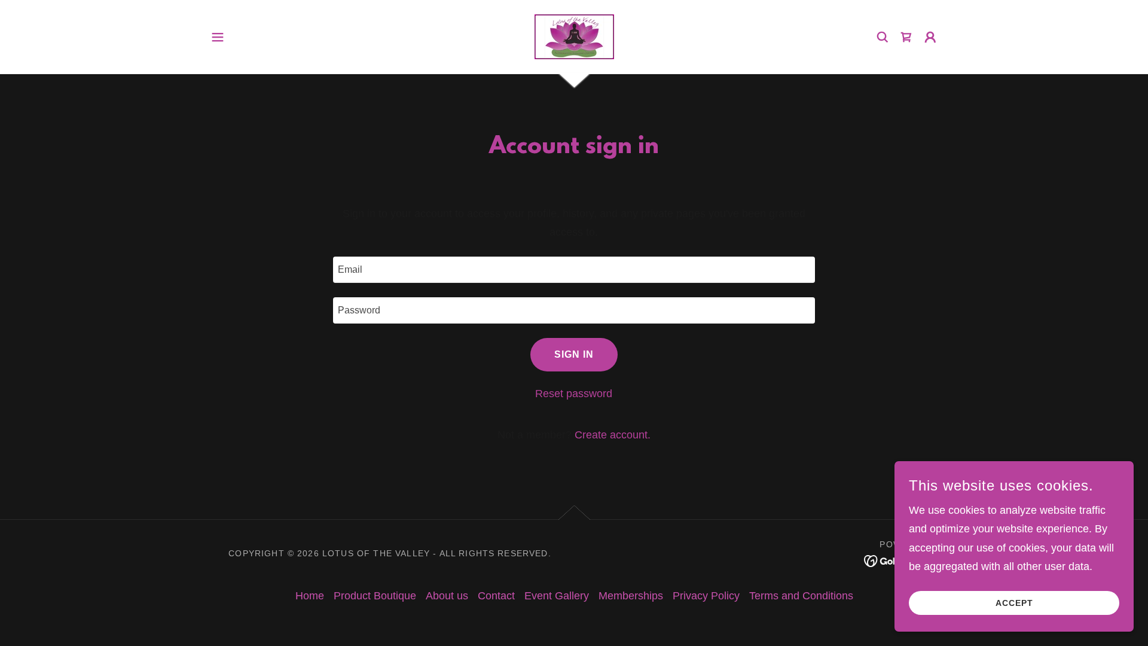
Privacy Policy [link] (706, 596)
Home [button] (309, 596)
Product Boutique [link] (375, 596)
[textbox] (573, 270)
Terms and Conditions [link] (801, 596)
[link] (573, 36)
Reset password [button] (573, 394)
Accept (1014, 603)
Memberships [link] (631, 596)
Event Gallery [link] (556, 596)
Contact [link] (496, 596)
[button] (218, 37)
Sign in (574, 354)
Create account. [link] (613, 435)
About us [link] (447, 596)
